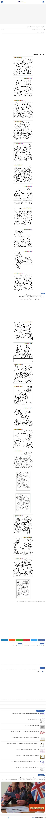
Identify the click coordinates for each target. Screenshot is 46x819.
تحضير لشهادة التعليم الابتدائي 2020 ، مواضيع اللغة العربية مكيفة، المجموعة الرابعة (26, 737)
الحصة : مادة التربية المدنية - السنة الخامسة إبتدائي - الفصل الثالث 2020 (31, 296)
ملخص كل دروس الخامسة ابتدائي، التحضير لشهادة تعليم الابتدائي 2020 (28, 749)
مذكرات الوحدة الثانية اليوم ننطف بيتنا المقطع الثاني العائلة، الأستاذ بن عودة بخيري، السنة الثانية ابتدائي (22, 743)
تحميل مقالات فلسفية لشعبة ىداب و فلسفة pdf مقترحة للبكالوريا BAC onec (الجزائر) (25, 713)
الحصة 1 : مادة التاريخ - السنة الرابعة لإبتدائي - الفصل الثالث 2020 (32, 299)
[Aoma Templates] (6, 817)
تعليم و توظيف (21, 1)
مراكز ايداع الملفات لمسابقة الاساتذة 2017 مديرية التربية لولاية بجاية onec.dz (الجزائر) (25, 761)
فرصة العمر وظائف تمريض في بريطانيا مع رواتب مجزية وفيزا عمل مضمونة (30, 777)
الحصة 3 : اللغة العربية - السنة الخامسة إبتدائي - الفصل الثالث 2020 (32, 298)
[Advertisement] (23, 14)
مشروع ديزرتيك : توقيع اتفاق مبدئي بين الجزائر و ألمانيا (34, 295)
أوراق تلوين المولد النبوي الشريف (33, 719)
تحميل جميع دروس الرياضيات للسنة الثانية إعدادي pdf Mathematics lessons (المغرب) (25, 731)
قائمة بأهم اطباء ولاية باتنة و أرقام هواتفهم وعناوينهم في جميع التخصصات (27, 767)
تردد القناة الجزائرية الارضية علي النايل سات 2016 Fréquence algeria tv (27, 755)
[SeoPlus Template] (45, 817)
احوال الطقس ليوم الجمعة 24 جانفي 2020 (32, 725)
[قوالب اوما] (1, 817)
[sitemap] (8, 817)
